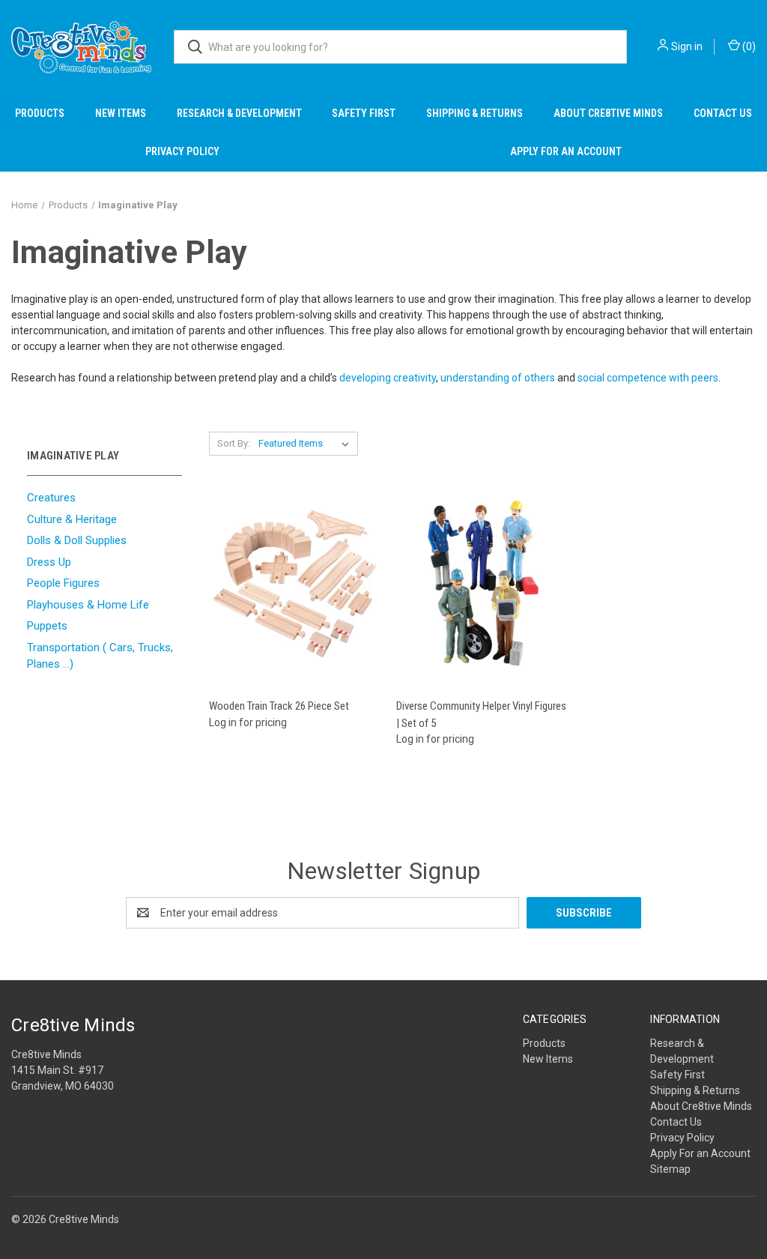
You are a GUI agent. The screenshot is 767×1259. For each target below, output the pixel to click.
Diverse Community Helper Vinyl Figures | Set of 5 (481, 714)
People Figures (63, 583)
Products (39, 113)
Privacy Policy (182, 151)
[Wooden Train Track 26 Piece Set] (295, 583)
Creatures (51, 497)
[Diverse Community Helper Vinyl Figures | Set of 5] (482, 583)
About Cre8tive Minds (608, 113)
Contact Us (723, 113)
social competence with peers (647, 378)
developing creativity (387, 378)
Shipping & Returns (474, 113)
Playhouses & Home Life (88, 605)
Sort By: (233, 443)
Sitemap (670, 1169)
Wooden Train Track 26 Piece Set (279, 706)
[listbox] (306, 443)
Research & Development (239, 113)
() (748, 46)
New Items (120, 113)
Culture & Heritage (72, 519)
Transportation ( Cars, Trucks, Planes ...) (100, 656)
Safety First (363, 113)
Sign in (687, 46)
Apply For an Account (566, 151)
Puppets (47, 625)
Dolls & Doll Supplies (77, 540)
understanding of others (497, 378)
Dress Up (49, 562)
